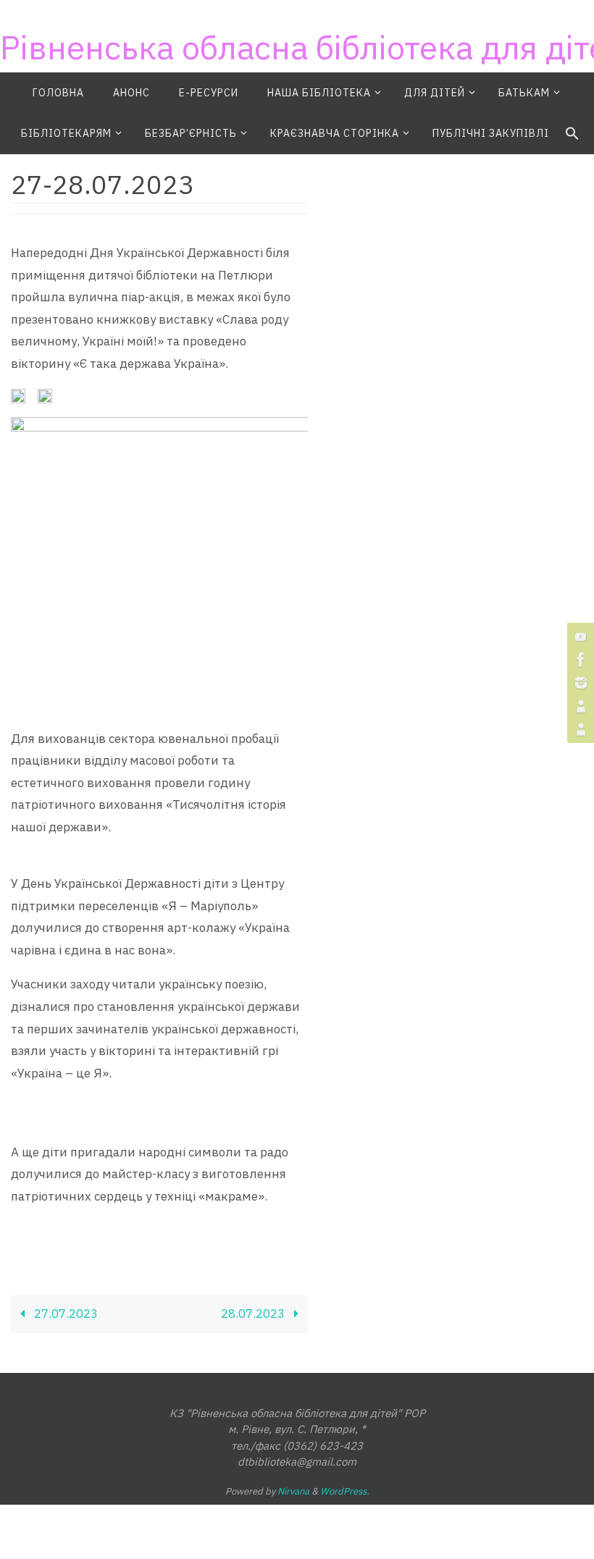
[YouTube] (578, 636)
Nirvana (293, 1491)
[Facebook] (578, 659)
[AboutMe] (578, 706)
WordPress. (344, 1491)
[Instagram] (578, 683)
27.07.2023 (64, 1313)
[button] (572, 134)
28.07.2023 (254, 1313)
